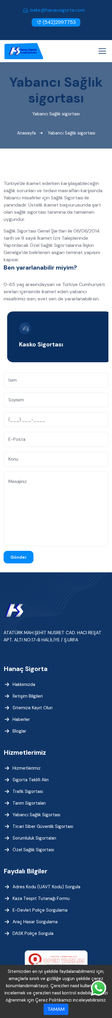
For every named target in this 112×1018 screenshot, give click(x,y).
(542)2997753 (58, 22)
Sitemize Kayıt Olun (33, 708)
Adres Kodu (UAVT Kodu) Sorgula (46, 887)
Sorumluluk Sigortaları (34, 838)
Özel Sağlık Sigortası (33, 850)
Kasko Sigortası (38, 344)
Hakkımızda (24, 684)
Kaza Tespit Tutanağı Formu (41, 898)
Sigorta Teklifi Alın (31, 780)
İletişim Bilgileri (28, 696)
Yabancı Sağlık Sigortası (36, 815)
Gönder (18, 557)
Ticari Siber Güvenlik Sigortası (43, 826)
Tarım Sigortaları (29, 803)
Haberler (21, 719)
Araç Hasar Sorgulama (35, 922)
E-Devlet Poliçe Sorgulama (40, 910)
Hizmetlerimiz (27, 768)
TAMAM (56, 1009)
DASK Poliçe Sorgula (33, 933)
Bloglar (19, 731)
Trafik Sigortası (28, 791)
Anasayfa (26, 133)
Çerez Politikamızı (53, 1000)
